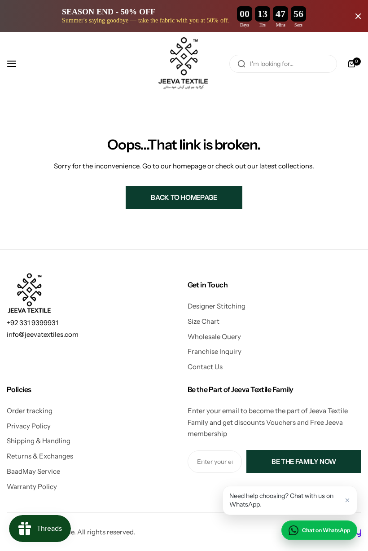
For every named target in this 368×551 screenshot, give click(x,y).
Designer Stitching (216, 306)
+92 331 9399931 (32, 322)
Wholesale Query (214, 336)
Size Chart (203, 321)
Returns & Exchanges (40, 456)
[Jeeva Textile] (184, 63)
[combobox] (283, 64)
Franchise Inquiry (214, 351)
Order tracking (30, 410)
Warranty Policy (32, 486)
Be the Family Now (304, 461)
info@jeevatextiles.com (43, 334)
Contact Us (205, 366)
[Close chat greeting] (347, 500)
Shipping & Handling (38, 440)
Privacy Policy (29, 426)
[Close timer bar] (358, 16)
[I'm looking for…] (241, 64)
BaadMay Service (33, 471)
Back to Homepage (184, 197)
